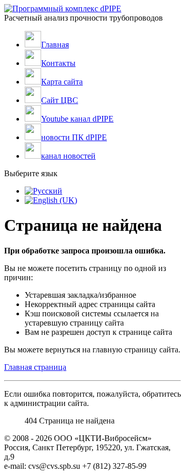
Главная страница (35, 367)
